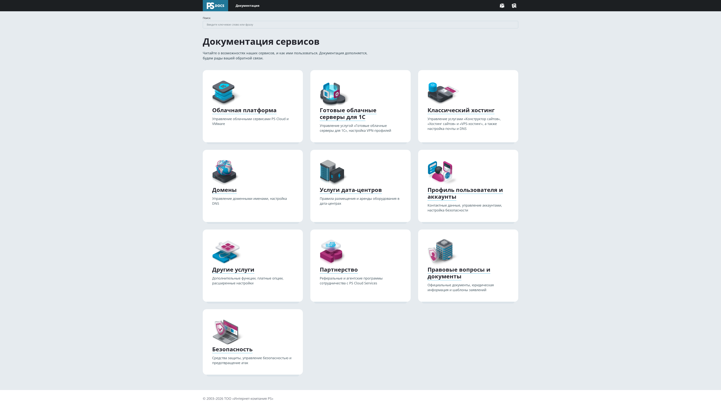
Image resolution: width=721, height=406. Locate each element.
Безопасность (232, 349)
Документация (247, 6)
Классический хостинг (461, 110)
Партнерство (339, 269)
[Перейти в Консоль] (514, 5)
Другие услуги (233, 269)
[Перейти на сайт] (502, 5)
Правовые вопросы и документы (459, 273)
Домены (224, 189)
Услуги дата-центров (351, 189)
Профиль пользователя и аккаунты (465, 193)
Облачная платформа (244, 110)
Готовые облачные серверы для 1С (348, 113)
